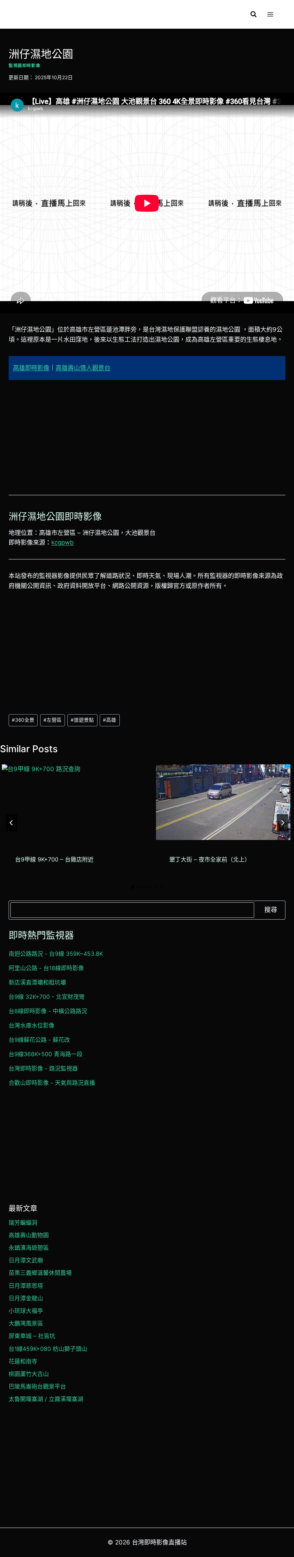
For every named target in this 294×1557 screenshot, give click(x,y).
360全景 (23, 720)
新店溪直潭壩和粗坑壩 (37, 982)
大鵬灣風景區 (26, 1323)
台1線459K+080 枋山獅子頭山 (48, 1348)
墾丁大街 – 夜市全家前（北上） (209, 859)
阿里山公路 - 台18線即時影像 (46, 968)
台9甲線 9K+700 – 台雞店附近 (54, 859)
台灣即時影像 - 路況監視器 (43, 1068)
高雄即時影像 (31, 367)
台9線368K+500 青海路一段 (45, 1054)
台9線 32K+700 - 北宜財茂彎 (47, 996)
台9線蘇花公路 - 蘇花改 (39, 1039)
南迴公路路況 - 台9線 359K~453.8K (56, 953)
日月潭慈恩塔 (26, 1285)
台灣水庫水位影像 (31, 1025)
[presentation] (69, 802)
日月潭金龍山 (26, 1298)
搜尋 (270, 909)
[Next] (282, 822)
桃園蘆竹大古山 (29, 1373)
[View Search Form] (253, 14)
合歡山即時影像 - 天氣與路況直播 (52, 1082)
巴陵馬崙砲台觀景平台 (37, 1386)
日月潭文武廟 (26, 1260)
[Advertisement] (147, 441)
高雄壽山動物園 (29, 1235)
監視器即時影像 (24, 65)
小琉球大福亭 (26, 1310)
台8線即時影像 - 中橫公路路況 (48, 1011)
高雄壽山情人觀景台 (83, 367)
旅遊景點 (82, 720)
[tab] (132, 887)
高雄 (109, 720)
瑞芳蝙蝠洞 (23, 1222)
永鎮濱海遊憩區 (29, 1247)
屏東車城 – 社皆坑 (32, 1335)
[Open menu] (270, 14)
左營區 (52, 720)
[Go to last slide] (11, 822)
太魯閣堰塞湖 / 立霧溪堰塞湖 (46, 1398)
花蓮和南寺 (23, 1361)
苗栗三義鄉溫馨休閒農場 (40, 1272)
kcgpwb (62, 542)
